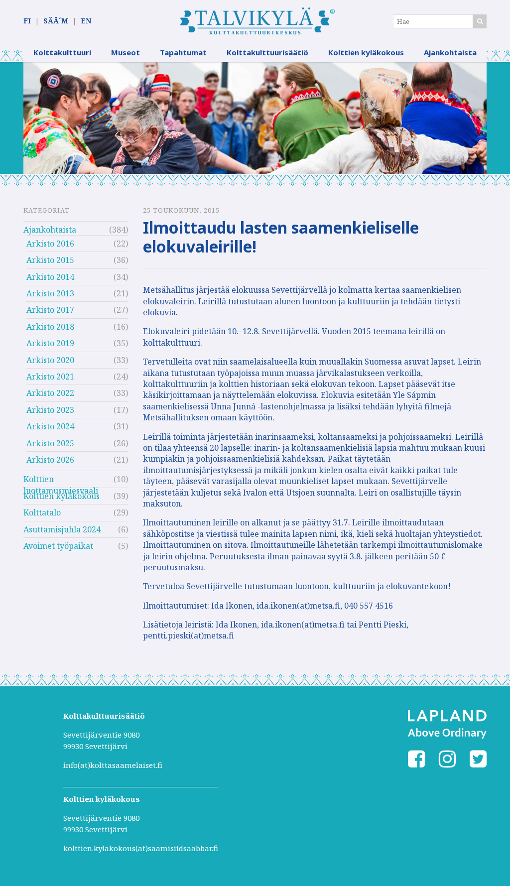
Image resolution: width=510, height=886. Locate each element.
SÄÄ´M (55, 20)
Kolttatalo (42, 512)
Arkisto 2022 (50, 392)
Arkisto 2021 (50, 376)
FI (27, 20)
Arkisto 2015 (50, 259)
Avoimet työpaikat (58, 545)
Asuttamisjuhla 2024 (62, 529)
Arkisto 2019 (50, 343)
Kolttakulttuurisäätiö (267, 52)
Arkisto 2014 (50, 276)
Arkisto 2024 (50, 426)
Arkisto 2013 (50, 293)
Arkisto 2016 (50, 243)
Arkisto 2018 (50, 326)
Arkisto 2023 (50, 409)
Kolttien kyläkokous (366, 52)
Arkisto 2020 (50, 360)
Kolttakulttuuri (62, 52)
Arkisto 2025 (50, 443)
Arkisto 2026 (50, 459)
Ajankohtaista (450, 52)
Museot (125, 52)
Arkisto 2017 (50, 309)
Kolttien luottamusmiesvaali (60, 480)
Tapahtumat (183, 52)
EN (86, 20)
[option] (255, 118)
